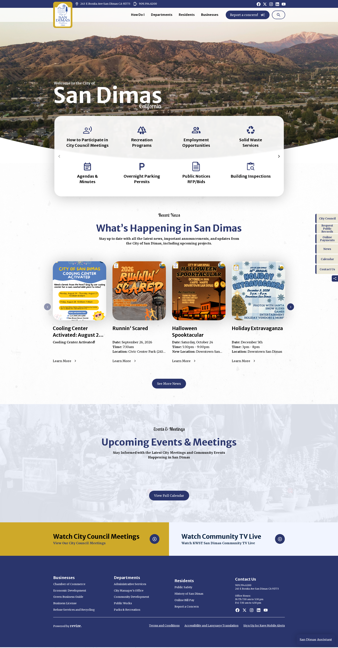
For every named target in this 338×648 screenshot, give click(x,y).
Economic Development (69, 590)
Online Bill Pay (184, 600)
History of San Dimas (188, 593)
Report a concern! (247, 16)
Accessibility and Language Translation (211, 625)
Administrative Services (130, 584)
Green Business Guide (68, 597)
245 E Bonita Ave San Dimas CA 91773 (102, 4)
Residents (187, 15)
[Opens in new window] (258, 3)
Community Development (131, 597)
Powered (59, 626)
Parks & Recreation (127, 609)
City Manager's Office (128, 590)
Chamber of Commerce (69, 584)
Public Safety (183, 587)
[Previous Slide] (59, 156)
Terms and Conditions (164, 625)
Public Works (123, 603)
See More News (169, 384)
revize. (76, 626)
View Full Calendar (169, 496)
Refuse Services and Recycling (74, 609)
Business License (64, 603)
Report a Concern (186, 606)
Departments (161, 15)
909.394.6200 (147, 3)
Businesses (209, 15)
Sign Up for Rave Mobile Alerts (264, 625)
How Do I (138, 15)
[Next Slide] (279, 156)
